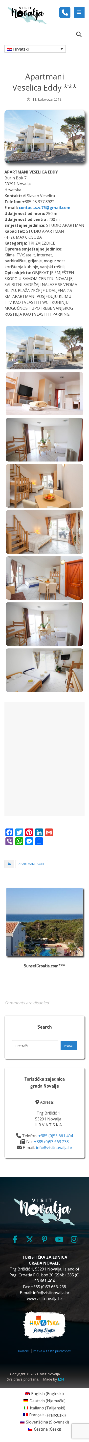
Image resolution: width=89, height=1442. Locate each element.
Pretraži (68, 1045)
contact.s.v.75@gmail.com (44, 207)
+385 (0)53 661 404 (55, 1135)
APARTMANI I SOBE (32, 864)
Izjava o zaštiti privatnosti (52, 1351)
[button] (79, 12)
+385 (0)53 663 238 (51, 1141)
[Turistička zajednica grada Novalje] (26, 14)
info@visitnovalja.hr (54, 1147)
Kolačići (23, 1351)
